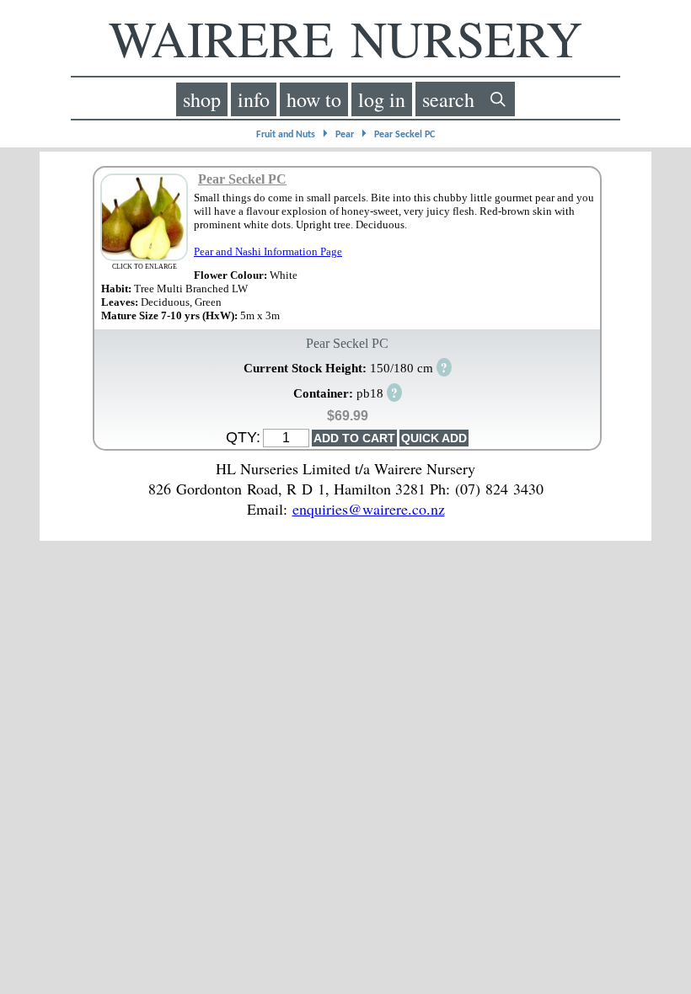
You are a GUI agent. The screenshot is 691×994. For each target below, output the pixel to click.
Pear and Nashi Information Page (268, 251)
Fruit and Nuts (285, 135)
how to (314, 99)
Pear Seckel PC (404, 135)
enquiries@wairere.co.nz (368, 509)
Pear (344, 135)
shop (202, 99)
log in (381, 99)
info (253, 99)
